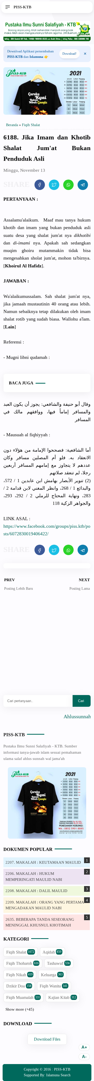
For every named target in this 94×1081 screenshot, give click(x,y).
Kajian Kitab (62, 997)
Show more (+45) (19, 1009)
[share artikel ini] (39, 185)
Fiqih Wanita (53, 986)
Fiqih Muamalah (23, 997)
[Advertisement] (47, 647)
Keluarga (52, 975)
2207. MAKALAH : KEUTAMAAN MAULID (43, 862)
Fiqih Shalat (20, 952)
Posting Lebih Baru (18, 589)
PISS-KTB (14, 734)
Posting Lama (79, 589)
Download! (69, 54)
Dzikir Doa (18, 986)
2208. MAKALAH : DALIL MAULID (36, 891)
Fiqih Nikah (19, 975)
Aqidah (52, 952)
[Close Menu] (85, 54)
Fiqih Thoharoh (22, 963)
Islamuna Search (58, 1075)
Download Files (47, 1039)
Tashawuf (58, 963)
